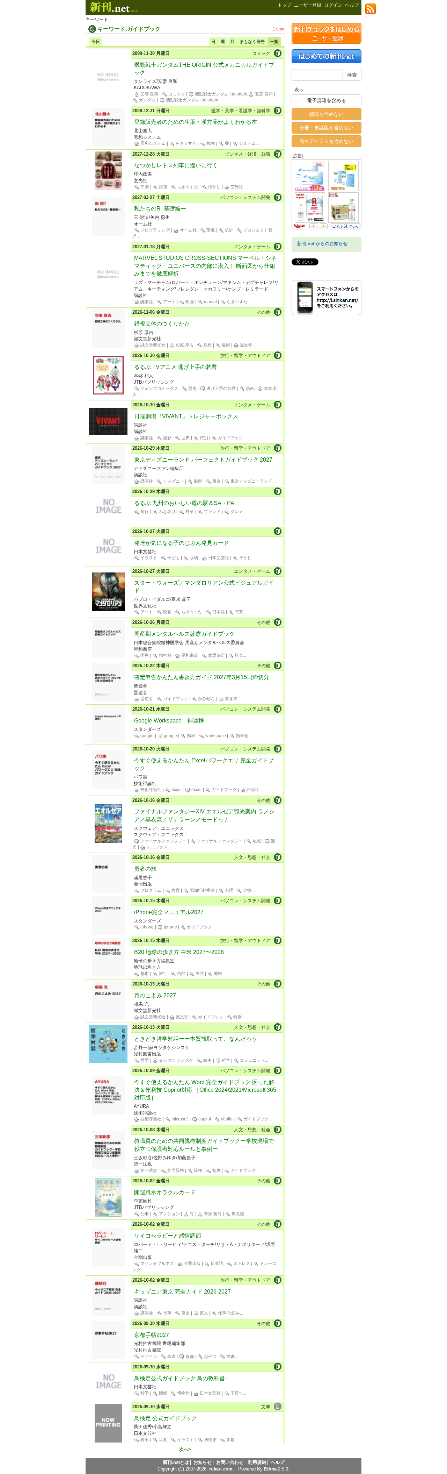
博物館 (183, 1393)
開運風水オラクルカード (165, 1192)
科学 (144, 1393)
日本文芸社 (218, 557)
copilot (204, 1119)
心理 (228, 890)
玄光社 (236, 186)
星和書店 (189, 655)
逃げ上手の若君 (220, 388)
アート (169, 301)
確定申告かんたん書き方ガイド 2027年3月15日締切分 (201, 677)
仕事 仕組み (228, 1313)
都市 (144, 973)
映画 (189, 301)
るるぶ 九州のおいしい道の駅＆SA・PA (184, 503)
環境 (210, 230)
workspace (215, 735)
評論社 (252, 789)
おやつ (210, 1356)
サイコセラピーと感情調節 (167, 1236)
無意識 (237, 1213)
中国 (144, 186)
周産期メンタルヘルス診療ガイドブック (184, 634)
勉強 (210, 143)
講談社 (146, 301)
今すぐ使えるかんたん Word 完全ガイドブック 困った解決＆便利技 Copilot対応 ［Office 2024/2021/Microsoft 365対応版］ (205, 1090)
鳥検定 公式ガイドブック (165, 1418)
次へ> (185, 1449)
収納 (193, 557)
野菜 (189, 511)
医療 (144, 655)
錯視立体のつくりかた (162, 324)
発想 (207, 345)
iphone (146, 927)
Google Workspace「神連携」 (172, 721)
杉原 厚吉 (184, 345)
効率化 (241, 735)
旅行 (144, 511)
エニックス (157, 847)
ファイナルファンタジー (162, 841)
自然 (180, 973)
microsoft (179, 1119)
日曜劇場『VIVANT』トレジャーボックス (186, 416)
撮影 (225, 345)
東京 (216, 481)
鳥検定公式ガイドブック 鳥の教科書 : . (182, 1378)
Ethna (270, 1469)
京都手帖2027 (151, 1335)
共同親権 (175, 1170)
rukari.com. (221, 1469)
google (146, 735)
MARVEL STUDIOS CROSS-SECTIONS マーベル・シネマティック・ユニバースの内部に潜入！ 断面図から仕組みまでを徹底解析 (205, 266)
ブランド (212, 511)
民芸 (199, 973)
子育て (236, 1393)
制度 (216, 1170)
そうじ (244, 557)
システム (247, 143)
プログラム (150, 890)
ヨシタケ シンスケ (175, 1060)
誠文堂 (245, 345)
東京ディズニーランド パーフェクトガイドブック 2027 (203, 460)
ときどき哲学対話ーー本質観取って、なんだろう (195, 1039)
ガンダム (147, 100)
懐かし (214, 186)
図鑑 (162, 1393)
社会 (238, 655)
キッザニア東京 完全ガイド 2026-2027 (182, 1292)
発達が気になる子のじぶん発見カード (181, 543)
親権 (197, 1170)
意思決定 (216, 655)
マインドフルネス (156, 1263)
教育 (175, 890)
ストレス (241, 1263)
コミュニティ (252, 1060)
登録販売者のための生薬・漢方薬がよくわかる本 (195, 122)
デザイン (148, 1356)
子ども (173, 557)
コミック (176, 94)
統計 (228, 230)
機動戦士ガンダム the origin (191, 100)
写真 (238, 612)
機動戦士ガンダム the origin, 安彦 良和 (233, 94)
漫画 (249, 388)
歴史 (192, 388)
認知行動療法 (202, 890)
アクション (169, 1213)
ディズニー (173, 481)
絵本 (207, 1060)
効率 (190, 735)
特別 (203, 437)
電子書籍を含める (326, 100)
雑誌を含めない (326, 114)
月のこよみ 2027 (155, 995)
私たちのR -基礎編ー (160, 209)
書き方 (230, 698)
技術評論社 (150, 789)
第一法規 (148, 1170)
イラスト (148, 557)
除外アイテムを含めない (326, 141)
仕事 (144, 1213)
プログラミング (154, 230)
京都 (189, 1356)
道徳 (246, 890)
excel (176, 789)
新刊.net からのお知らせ (322, 243)
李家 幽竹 (212, 1213)
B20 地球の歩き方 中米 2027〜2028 (179, 952)
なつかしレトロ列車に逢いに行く (176, 165)
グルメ (236, 511)
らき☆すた (186, 143)
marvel (210, 301)
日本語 (218, 612)
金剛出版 (192, 1263)
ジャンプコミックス (158, 388)
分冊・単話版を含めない (326, 127)
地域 (256, 841)
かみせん (206, 698)
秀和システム (152, 143)
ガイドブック (230, 437)
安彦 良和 (148, 94)
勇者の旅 (145, 869)
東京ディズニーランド (250, 481)
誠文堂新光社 (152, 345)
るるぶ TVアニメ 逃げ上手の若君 (175, 367)
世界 (185, 437)
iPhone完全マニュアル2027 (169, 912)
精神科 (164, 655)
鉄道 (162, 186)
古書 (230, 1356)
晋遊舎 (146, 698)
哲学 (144, 1060)
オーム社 (188, 230)
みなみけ (167, 511)
